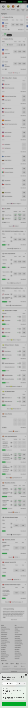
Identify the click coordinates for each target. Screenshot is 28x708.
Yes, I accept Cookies (14, 704)
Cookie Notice (20, 700)
